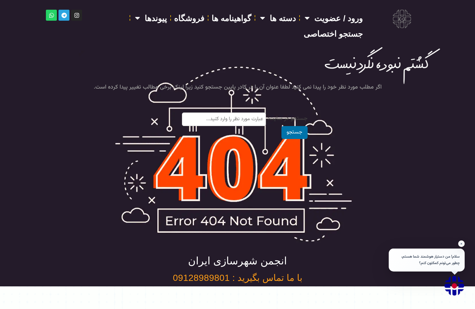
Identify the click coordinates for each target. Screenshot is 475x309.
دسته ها (283, 18)
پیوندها (156, 18)
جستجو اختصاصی (333, 33)
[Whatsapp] (51, 15)
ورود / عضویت (338, 18)
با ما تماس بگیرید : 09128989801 (237, 278)
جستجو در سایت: (288, 119)
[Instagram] (76, 15)
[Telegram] (63, 15)
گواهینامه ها (231, 18)
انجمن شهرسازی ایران (237, 261)
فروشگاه (189, 18)
